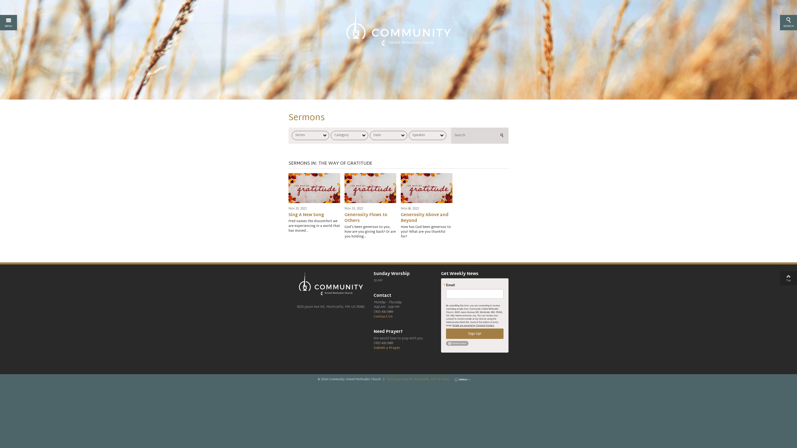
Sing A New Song (306, 215)
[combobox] (310, 135)
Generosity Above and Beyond (425, 218)
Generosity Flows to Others (366, 218)
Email (450, 285)
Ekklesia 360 (462, 379)
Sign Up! (474, 333)
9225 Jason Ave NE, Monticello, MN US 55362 (418, 379)
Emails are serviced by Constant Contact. (473, 325)
